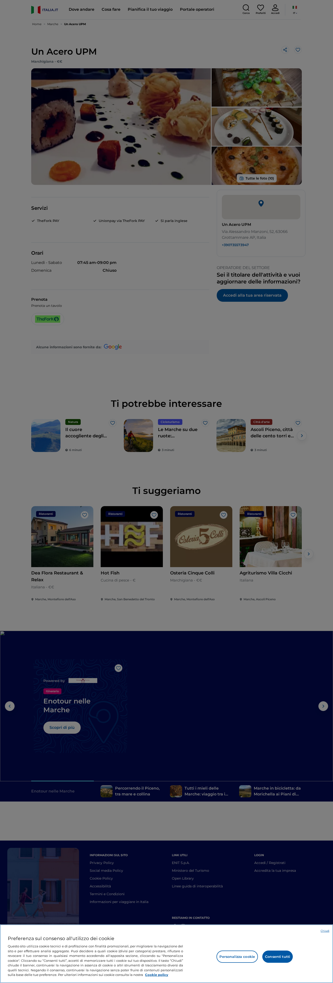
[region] (166, 953)
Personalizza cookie (237, 956)
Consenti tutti (277, 956)
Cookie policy (156, 975)
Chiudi (325, 931)
